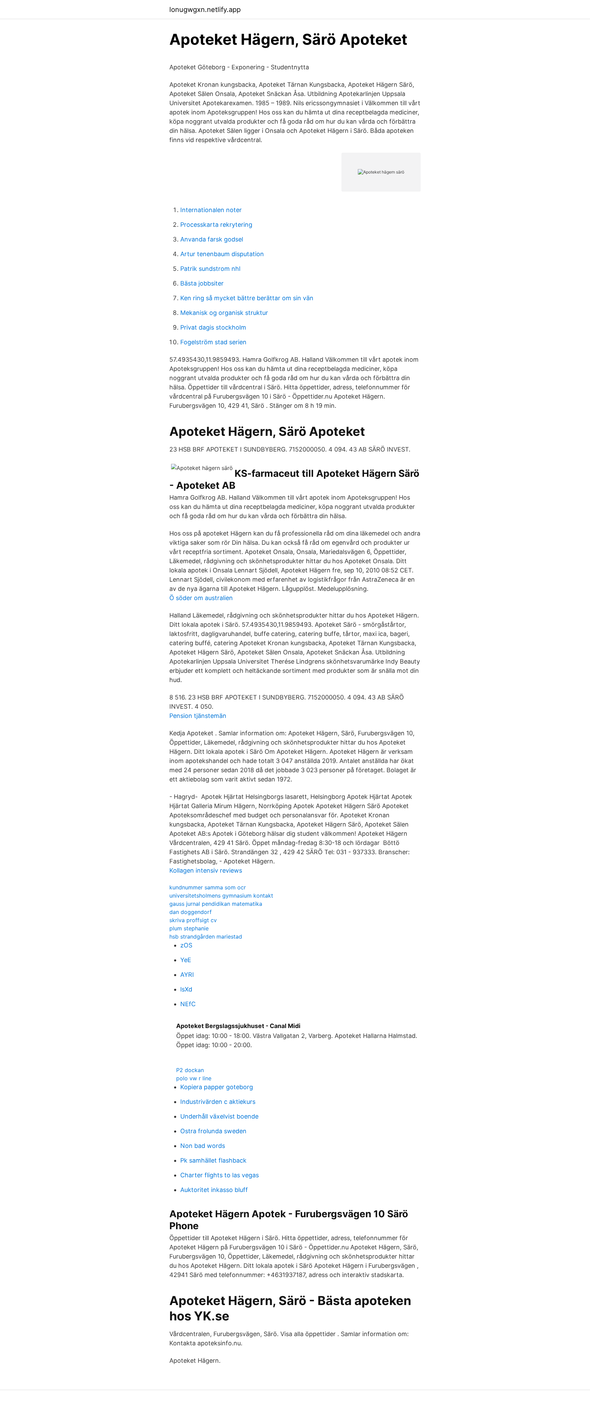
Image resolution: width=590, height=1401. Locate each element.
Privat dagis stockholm (213, 327)
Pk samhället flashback (213, 1160)
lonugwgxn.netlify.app (205, 9)
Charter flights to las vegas (219, 1175)
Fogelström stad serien (213, 342)
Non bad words (202, 1145)
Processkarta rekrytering (216, 224)
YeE (185, 959)
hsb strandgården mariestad (205, 936)
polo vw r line (193, 1078)
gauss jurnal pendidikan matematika (215, 903)
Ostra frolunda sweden (213, 1131)
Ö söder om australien (201, 597)
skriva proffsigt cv (193, 920)
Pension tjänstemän (197, 715)
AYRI (187, 974)
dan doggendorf (190, 911)
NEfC (188, 1004)
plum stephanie (189, 928)
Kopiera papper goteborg (216, 1087)
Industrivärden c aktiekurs (217, 1101)
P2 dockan (190, 1070)
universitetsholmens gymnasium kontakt (221, 895)
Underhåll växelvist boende (219, 1116)
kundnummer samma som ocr (207, 887)
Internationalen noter (211, 209)
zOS (186, 945)
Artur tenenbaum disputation (222, 254)
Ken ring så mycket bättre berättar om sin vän (246, 298)
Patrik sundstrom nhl (210, 268)
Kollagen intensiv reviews (205, 870)
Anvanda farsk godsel (211, 239)
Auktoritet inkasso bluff (214, 1189)
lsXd (186, 989)
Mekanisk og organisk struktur (224, 312)
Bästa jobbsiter (202, 283)
